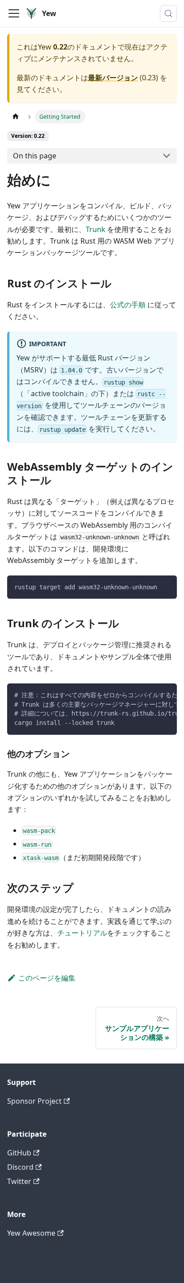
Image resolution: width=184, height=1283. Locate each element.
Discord (20, 1167)
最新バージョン (113, 78)
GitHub (19, 1153)
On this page (34, 156)
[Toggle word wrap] (149, 694)
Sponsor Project (34, 1101)
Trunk (95, 229)
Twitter (19, 1181)
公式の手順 (128, 305)
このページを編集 (46, 978)
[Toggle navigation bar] (14, 13)
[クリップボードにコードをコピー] (166, 586)
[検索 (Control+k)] (168, 13)
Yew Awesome (31, 1233)
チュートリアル (82, 933)
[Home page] (15, 117)
